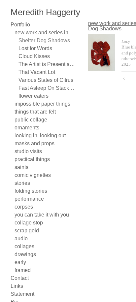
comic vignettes (31, 175)
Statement (22, 294)
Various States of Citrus (43, 80)
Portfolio (20, 25)
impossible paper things (40, 104)
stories (22, 183)
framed (22, 270)
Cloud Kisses (32, 56)
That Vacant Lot (35, 72)
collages (23, 247)
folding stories (30, 191)
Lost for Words (34, 48)
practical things (31, 159)
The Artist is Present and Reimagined (47, 64)
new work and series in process (46, 33)
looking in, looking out (39, 136)
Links (17, 286)
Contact (19, 278)
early (20, 262)
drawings (25, 254)
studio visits (27, 151)
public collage (29, 120)
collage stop (27, 223)
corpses (23, 207)
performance (29, 199)
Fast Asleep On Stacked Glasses (47, 88)
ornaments (26, 128)
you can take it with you (40, 215)
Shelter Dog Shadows (41, 41)
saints (21, 167)
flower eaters (33, 96)
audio (20, 239)
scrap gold (26, 231)
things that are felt (35, 112)
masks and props (33, 144)
